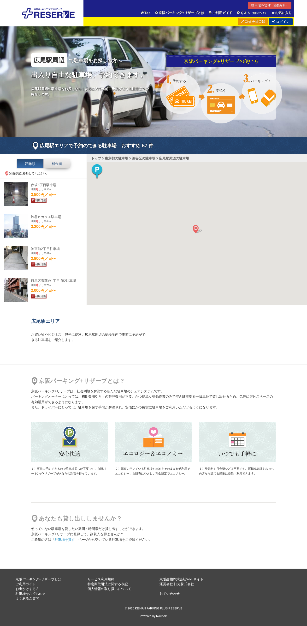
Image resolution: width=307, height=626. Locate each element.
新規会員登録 (254, 22)
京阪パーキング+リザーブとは (181, 13)
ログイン (282, 22)
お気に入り (283, 13)
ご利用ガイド (222, 13)
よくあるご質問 (27, 598)
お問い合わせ (169, 594)
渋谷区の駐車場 (143, 158)
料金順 (57, 164)
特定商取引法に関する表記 (108, 584)
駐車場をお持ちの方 (31, 594)
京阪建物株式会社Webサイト (181, 579)
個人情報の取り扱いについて (109, 589)
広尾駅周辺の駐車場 (174, 158)
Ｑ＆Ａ (254, 13)
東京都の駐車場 (116, 158)
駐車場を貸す (269, 5)
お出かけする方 (27, 589)
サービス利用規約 (101, 579)
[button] (97, 171)
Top (147, 13)
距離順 (30, 164)
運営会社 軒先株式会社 (176, 584)
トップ (96, 158)
